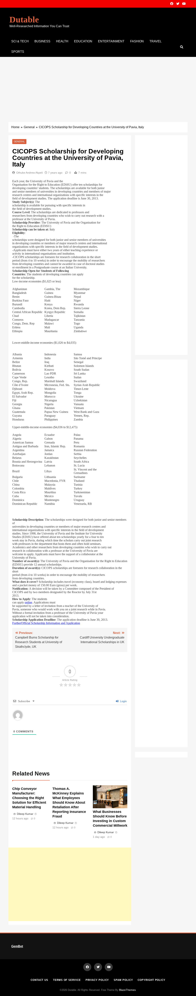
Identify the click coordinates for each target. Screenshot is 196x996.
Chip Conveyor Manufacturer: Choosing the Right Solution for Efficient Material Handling (29, 798)
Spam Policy (123, 980)
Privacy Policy (97, 980)
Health (62, 41)
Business (42, 41)
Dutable (24, 19)
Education (83, 41)
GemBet (17, 946)
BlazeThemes (127, 989)
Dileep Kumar (25, 813)
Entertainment (111, 41)
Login (123, 701)
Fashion (137, 41)
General (19, 141)
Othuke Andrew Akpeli (29, 172)
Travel (155, 41)
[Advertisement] (98, 85)
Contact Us (39, 980)
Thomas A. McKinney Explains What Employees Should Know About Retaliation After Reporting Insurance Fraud (69, 802)
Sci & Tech (20, 41)
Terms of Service (67, 980)
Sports (17, 51)
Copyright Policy (151, 980)
